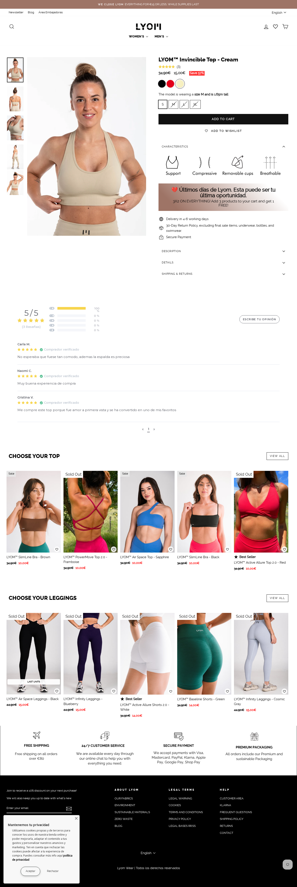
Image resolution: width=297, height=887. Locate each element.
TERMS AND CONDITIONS (186, 812)
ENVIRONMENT (125, 805)
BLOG (118, 826)
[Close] (76, 818)
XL (195, 104)
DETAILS (168, 262)
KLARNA (225, 805)
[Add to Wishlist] (57, 549)
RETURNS (226, 826)
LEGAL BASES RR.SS (182, 826)
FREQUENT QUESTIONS (236, 812)
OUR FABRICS (124, 798)
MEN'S (160, 36)
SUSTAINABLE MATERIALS (132, 812)
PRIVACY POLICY (180, 819)
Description (171, 251)
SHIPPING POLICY (231, 819)
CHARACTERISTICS (175, 146)
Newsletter (16, 12)
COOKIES (175, 805)
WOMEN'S (137, 36)
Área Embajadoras (50, 12)
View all (277, 456)
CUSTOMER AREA (232, 798)
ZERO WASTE (124, 819)
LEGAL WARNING (180, 798)
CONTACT (226, 832)
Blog (31, 12)
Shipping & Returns (177, 273)
